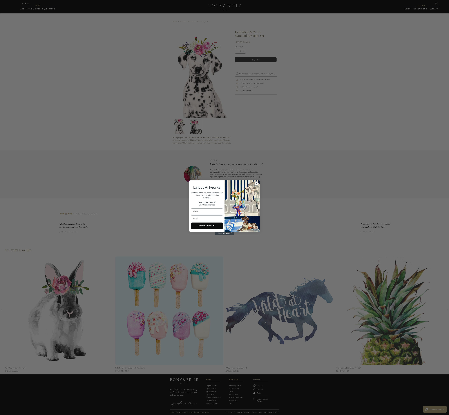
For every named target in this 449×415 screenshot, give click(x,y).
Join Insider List (207, 225)
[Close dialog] (257, 183)
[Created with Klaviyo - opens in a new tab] (224, 233)
